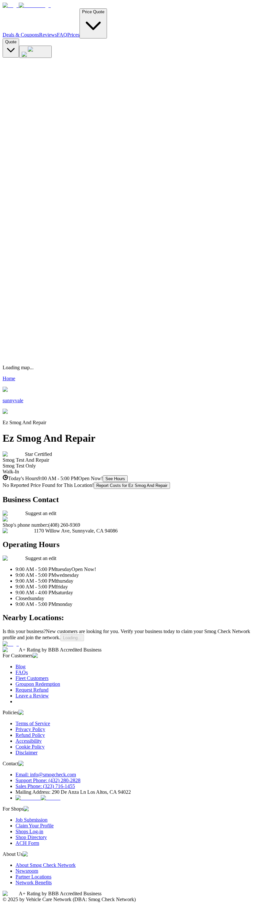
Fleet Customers (32, 678)
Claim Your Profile (35, 825)
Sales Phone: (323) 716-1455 (45, 786)
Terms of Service (33, 723)
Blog (21, 666)
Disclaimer (26, 752)
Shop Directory (31, 837)
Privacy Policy (30, 729)
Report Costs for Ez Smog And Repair (131, 485)
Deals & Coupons (21, 35)
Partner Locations (33, 876)
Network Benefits (34, 882)
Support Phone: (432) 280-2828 (48, 780)
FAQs (22, 672)
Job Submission (32, 820)
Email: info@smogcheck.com (46, 774)
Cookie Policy (30, 746)
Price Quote (93, 11)
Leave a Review (32, 695)
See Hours (115, 478)
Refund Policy (30, 735)
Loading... (72, 637)
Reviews (48, 35)
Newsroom (27, 871)
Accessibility (29, 741)
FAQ (62, 35)
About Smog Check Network (46, 865)
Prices (73, 35)
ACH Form (27, 843)
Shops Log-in (29, 831)
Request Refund (32, 690)
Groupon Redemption (38, 684)
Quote (10, 41)
